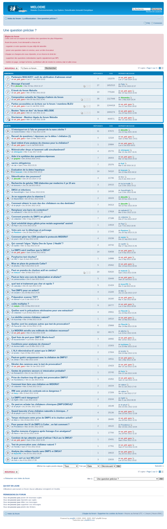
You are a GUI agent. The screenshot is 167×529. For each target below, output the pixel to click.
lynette (16, 353)
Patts (123, 84)
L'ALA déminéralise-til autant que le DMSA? (33, 351)
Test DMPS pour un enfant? (25, 290)
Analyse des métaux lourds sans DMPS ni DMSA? (36, 451)
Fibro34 (124, 311)
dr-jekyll (17, 205)
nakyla (16, 306)
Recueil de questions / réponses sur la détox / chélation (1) (41, 136)
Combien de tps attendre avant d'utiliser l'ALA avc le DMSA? (41, 438)
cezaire (17, 293)
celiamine (17, 219)
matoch (124, 271)
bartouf (16, 299)
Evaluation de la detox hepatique (28, 170)
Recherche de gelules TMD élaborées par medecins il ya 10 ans (43, 183)
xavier (123, 237)
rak (15, 165)
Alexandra (125, 98)
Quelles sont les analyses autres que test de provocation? (40, 324)
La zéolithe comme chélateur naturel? (30, 317)
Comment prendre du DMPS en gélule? (31, 216)
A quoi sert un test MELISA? (25, 458)
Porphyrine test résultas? (24, 257)
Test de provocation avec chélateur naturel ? (33, 444)
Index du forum (14, 18)
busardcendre (19, 340)
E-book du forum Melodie (24, 90)
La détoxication (29, 18)
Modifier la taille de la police (159, 17)
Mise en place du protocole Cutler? (29, 263)
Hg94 (16, 400)
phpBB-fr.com (89, 520)
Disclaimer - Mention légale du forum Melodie (34, 117)
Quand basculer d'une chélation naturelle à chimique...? (39, 411)
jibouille (18, 86)
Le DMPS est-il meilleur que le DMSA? (30, 250)
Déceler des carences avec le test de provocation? (36, 364)
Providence (18, 427)
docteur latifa (19, 346)
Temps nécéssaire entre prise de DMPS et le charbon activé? (42, 418)
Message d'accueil (20, 84)
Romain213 (18, 373)
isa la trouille (125, 184)
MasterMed (18, 199)
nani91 (16, 246)
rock (15, 460)
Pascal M (17, 326)
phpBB (72, 518)
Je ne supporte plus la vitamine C (28, 196)
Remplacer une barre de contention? (29, 210)
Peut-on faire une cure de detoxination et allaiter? (36, 277)
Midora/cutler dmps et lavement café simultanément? (38, 149)
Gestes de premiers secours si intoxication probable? (38, 371)
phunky (17, 266)
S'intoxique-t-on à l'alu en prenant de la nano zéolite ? (38, 129)
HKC (16, 259)
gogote (17, 159)
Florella (17, 447)
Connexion (158, 23)
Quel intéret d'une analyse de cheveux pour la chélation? (40, 143)
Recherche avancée (154, 12)
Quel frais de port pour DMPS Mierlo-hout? (33, 337)
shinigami (18, 152)
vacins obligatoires (21, 163)
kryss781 (124, 284)
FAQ (148, 23)
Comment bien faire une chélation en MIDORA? (35, 384)
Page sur (152, 68)
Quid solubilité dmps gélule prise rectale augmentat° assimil (42, 223)
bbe (122, 291)
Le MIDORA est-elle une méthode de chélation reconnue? (40, 330)
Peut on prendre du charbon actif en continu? (34, 270)
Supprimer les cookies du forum (110, 513)
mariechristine (19, 132)
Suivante (158, 466)
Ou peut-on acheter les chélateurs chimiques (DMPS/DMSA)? (42, 404)
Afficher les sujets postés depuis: (50, 466)
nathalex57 (18, 212)
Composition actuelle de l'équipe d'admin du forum (37, 97)
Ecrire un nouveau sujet (10, 68)
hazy (123, 371)
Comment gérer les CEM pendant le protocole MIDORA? (39, 237)
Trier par (82, 466)
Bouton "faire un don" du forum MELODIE (32, 110)
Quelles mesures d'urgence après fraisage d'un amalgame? (41, 431)
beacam (18, 172)
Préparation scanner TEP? (24, 297)
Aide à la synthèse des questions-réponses (33, 156)
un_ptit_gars (19, 79)
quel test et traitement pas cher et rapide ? (32, 283)
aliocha (123, 331)
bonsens (17, 185)
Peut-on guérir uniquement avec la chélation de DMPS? (39, 357)
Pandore (17, 232)
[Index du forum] (17, 8)
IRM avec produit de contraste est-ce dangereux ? (36, 391)
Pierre (16, 433)
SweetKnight (19, 192)
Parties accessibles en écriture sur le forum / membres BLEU (42, 104)
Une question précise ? (47, 18)
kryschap (17, 319)
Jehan (16, 360)
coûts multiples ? (20, 304)
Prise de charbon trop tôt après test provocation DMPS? (39, 377)
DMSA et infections (21, 190)
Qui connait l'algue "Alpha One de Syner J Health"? (37, 243)
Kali (122, 163)
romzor (17, 272)
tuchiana (124, 344)
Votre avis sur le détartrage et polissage (31, 230)
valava (123, 385)
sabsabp (17, 286)
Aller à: (90, 479)
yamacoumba (19, 279)
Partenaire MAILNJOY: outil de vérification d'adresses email (41, 77)
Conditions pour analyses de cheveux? (31, 344)
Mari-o (16, 420)
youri (16, 239)
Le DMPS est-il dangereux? (25, 397)
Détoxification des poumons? (26, 176)
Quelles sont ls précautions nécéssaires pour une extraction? (42, 310)
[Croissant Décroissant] (111, 466)
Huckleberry (19, 380)
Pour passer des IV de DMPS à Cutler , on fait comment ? (40, 424)
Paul (15, 226)
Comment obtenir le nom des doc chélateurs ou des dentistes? (43, 203)
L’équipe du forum (89, 513)
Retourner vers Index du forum (17, 478)
